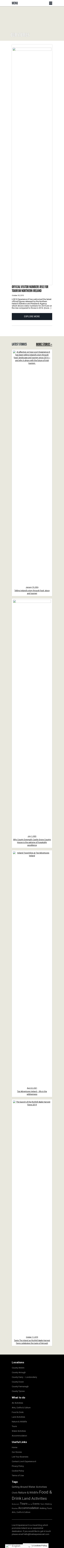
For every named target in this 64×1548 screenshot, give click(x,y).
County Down (18, 1382)
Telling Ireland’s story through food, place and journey (32, 590)
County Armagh (19, 1372)
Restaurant (15, 1504)
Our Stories (17, 1452)
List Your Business (20, 1457)
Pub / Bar (30, 1504)
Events (36, 1503)
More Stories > (44, 344)
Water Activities (19, 1431)
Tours (14, 1426)
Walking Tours (46, 1508)
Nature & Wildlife (19, 1421)
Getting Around (20, 1486)
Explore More (32, 316)
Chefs (15, 1492)
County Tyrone (18, 1391)
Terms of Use (18, 1475)
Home (14, 1447)
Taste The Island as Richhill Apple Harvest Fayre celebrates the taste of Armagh (32, 1340)
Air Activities (17, 1403)
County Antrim (18, 1368)
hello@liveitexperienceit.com (36, 1534)
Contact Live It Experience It (24, 1461)
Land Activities (18, 1417)
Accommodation (19, 1435)
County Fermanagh (20, 1386)
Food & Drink (18, 1412)
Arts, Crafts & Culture (21, 1407)
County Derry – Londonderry (24, 1377)
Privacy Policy (18, 1466)
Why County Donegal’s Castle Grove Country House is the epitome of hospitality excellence (32, 840)
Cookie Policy (18, 1471)
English (15, 1546)
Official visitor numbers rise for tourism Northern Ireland (30, 288)
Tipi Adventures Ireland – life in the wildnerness (32, 1091)
